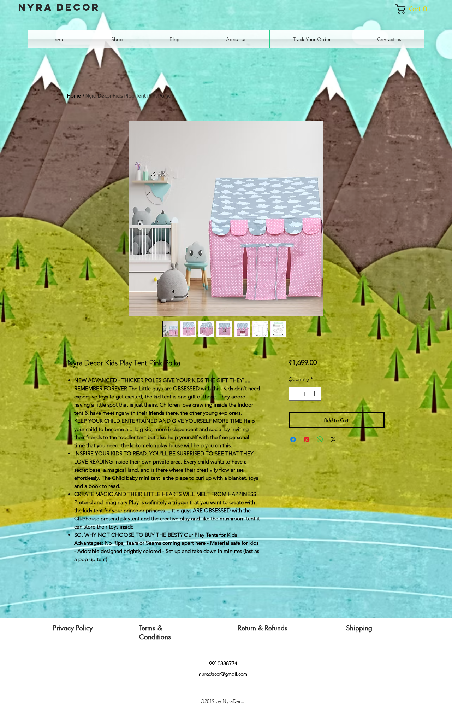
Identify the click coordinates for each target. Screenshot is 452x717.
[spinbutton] (304, 393)
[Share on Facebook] (293, 439)
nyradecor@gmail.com (223, 673)
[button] (415, 9)
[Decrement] (294, 393)
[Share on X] (333, 439)
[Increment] (315, 393)
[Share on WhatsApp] (320, 439)
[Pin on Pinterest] (306, 439)
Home (74, 95)
